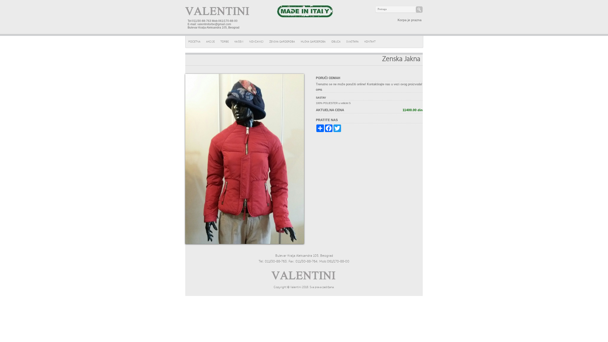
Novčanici (256, 41)
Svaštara (352, 41)
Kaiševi (238, 41)
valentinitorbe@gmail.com (214, 24)
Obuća (336, 41)
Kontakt (369, 41)
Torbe (224, 41)
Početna (194, 41)
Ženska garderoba (282, 41)
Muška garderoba (313, 41)
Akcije (210, 41)
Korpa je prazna (410, 20)
